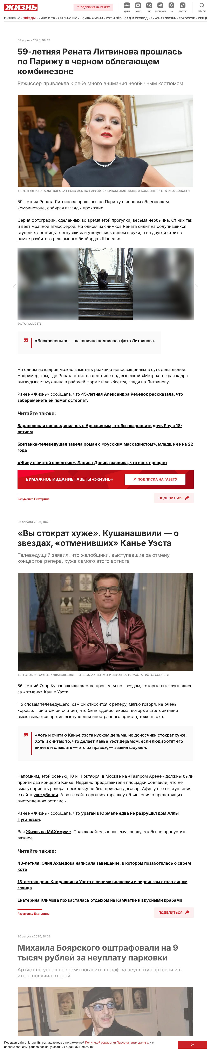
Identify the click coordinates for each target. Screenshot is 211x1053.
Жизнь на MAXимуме (48, 831)
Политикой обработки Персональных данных (117, 1042)
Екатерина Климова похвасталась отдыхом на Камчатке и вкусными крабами (100, 900)
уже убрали (45, 794)
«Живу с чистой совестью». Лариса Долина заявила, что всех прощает (92, 462)
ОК (192, 1044)
